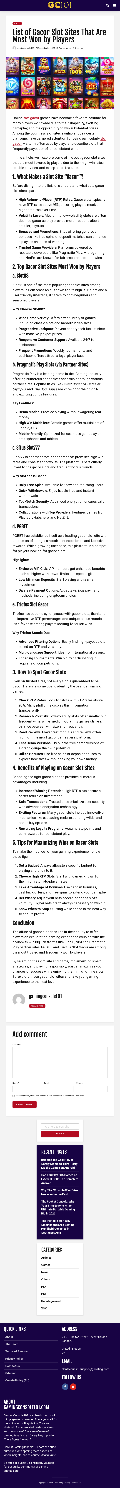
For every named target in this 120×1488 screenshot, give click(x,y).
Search (60, 1134)
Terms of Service (16, 1351)
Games (45, 1264)
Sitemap (10, 1373)
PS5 (43, 1293)
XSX (44, 1308)
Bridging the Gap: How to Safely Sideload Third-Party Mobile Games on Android (59, 1163)
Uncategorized (51, 1301)
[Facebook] (65, 1386)
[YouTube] (73, 1386)
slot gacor (31, 118)
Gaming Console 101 (73, 1483)
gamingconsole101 (25, 48)
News (44, 1272)
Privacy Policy (14, 1358)
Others (17, 23)
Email (47, 1083)
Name (15, 1083)
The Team (11, 1344)
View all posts (37, 1006)
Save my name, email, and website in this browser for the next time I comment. (50, 1096)
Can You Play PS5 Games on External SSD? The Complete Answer (59, 1179)
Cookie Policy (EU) (17, 1380)
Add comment (65, 48)
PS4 (43, 1286)
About (9, 1337)
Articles (46, 1257)
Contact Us (12, 1366)
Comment (16, 1044)
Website (79, 1083)
